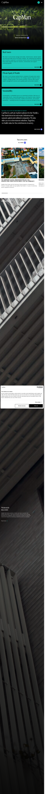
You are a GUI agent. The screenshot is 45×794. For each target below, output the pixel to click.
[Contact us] (38, 2)
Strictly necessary (21, 405)
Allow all (36, 405)
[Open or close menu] (41, 2)
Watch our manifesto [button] (21, 37)
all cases (20, 142)
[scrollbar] (22, 193)
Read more (3, 520)
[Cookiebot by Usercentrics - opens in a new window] (38, 387)
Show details (37, 402)
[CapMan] (5, 2)
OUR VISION (37, 129)
